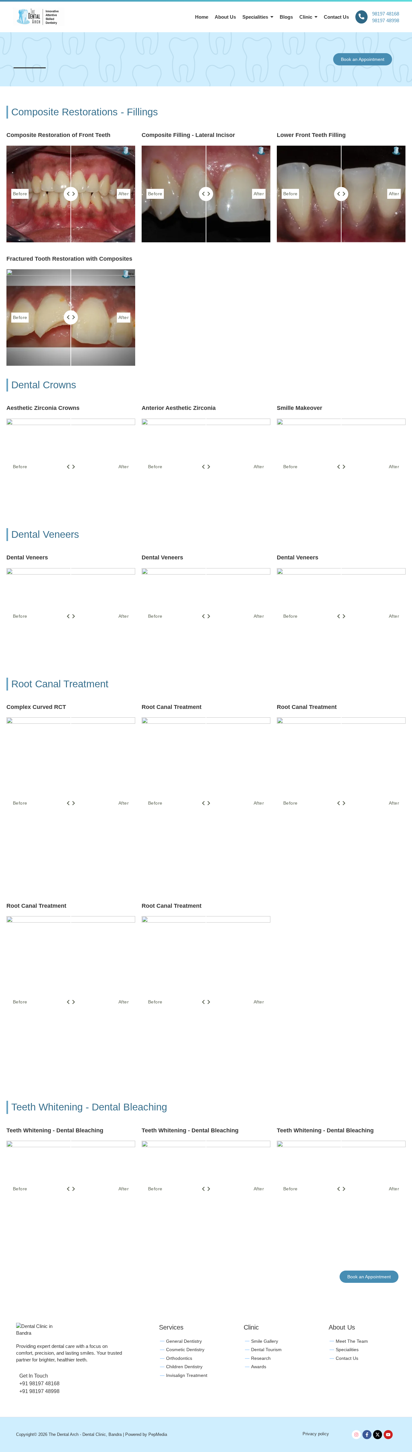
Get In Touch (33, 1376)
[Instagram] (356, 1434)
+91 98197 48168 (39, 1383)
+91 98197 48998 (39, 1391)
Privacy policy (316, 1433)
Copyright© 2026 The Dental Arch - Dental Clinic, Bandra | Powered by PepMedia (91, 1434)
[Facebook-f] (366, 1434)
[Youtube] (388, 1434)
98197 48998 (385, 20)
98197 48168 (385, 13)
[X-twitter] (377, 1434)
